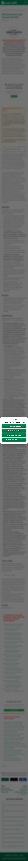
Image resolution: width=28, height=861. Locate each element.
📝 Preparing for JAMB (14, 430)
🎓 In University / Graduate (14, 426)
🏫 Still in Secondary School (14, 435)
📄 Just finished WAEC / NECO (14, 439)
